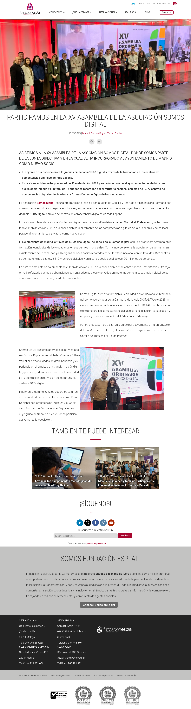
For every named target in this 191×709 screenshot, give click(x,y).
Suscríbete (125, 535)
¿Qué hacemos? (80, 12)
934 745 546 (75, 642)
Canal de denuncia (82, 675)
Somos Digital (98, 133)
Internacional (106, 12)
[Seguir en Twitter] (87, 522)
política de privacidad (96, 543)
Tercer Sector (114, 133)
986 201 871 (75, 663)
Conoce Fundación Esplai (175, 3)
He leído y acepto (87, 543)
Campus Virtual (164, 4)
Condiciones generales (60, 675)
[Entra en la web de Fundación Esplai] (115, 632)
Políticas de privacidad (103, 675)
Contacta (166, 12)
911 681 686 (36, 663)
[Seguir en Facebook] (95, 522)
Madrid (86, 133)
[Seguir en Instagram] (103, 522)
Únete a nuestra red (146, 4)
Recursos (130, 12)
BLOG (147, 12)
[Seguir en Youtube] (111, 522)
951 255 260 (36, 642)
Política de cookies (125, 675)
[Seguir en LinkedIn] (79, 522)
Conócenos (56, 12)
